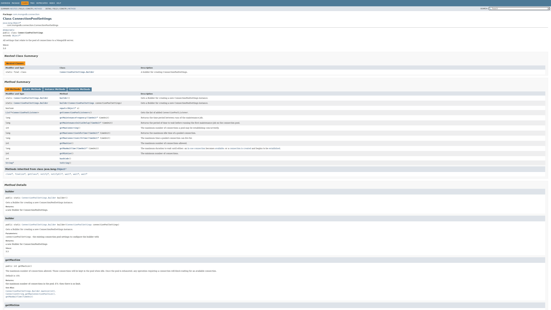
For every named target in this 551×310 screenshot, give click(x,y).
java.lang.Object (11, 23)
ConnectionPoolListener (25, 112)
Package (16, 3)
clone (8, 174)
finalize (19, 174)
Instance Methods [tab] (55, 89)
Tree (32, 3)
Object (15, 35)
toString (64, 163)
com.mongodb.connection (26, 14)
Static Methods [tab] (32, 89)
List (8, 112)
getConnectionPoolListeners (75, 112)
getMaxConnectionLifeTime (73, 138)
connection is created (240, 148)
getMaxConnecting (69, 128)
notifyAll (56, 174)
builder (64, 98)
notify (43, 174)
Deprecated (42, 3)
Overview (5, 3)
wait (67, 174)
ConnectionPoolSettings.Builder (77, 72)
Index (52, 3)
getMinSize (65, 153)
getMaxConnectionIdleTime (73, 133)
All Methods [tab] (13, 89)
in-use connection (196, 148)
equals (63, 108)
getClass (32, 174)
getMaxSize (65, 143)
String (9, 163)
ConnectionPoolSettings (81, 103)
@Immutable (8, 30)
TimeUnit (91, 118)
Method (38, 9)
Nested (13, 9)
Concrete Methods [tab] (79, 89)
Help (59, 3)
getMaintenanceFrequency (73, 118)
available (219, 148)
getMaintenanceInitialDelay (75, 123)
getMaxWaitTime (68, 148)
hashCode (64, 158)
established (274, 148)
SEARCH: (484, 9)
